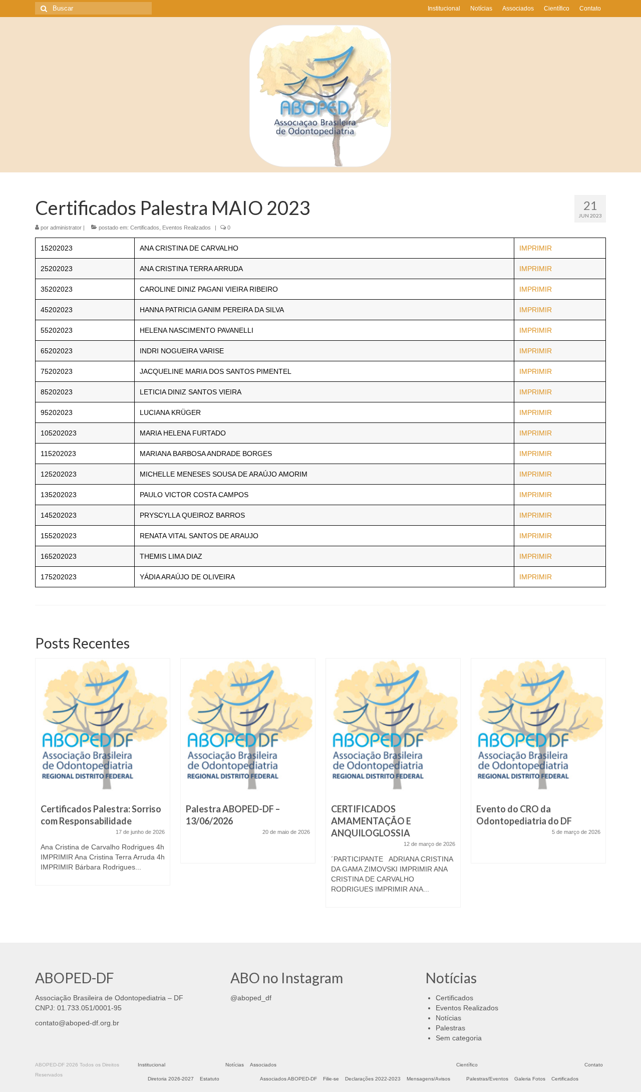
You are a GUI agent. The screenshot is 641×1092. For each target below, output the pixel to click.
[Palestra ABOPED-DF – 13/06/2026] (248, 726)
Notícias (448, 1018)
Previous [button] (44, 788)
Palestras (450, 1028)
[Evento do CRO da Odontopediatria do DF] (538, 726)
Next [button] (597, 788)
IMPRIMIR (535, 248)
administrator (66, 228)
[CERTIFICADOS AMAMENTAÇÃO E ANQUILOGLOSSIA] (393, 726)
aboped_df (254, 998)
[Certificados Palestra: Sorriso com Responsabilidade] (103, 726)
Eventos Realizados (186, 228)
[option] (102, 777)
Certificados (144, 228)
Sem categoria (459, 1038)
